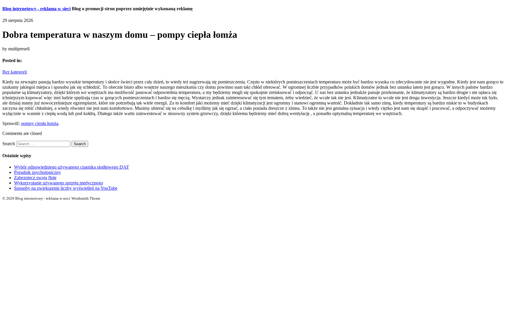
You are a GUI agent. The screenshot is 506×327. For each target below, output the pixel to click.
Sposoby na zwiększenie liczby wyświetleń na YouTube (65, 188)
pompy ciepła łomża (39, 123)
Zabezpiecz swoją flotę (35, 177)
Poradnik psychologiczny (37, 172)
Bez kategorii (14, 71)
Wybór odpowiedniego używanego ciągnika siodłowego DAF (71, 167)
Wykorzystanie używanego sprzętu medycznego (58, 182)
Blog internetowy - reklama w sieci (36, 8)
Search (8, 143)
